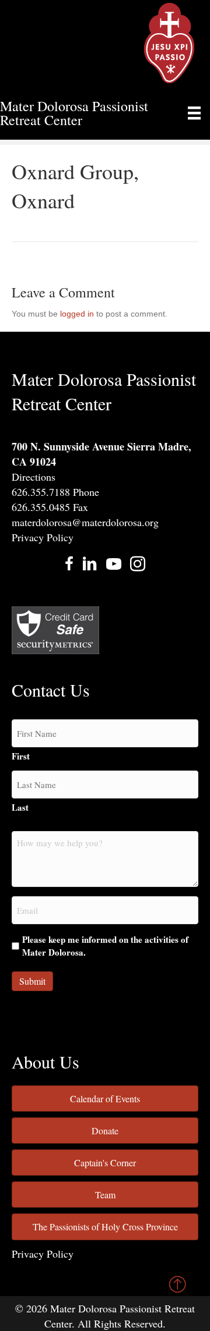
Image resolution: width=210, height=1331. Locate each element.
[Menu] (194, 113)
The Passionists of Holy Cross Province (105, 1226)
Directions (33, 477)
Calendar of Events (105, 1098)
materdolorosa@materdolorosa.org (85, 522)
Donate (105, 1130)
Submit (32, 981)
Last (20, 807)
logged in (77, 313)
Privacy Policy (43, 537)
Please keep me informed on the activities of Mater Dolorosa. (105, 946)
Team (105, 1194)
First (21, 756)
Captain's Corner (105, 1162)
